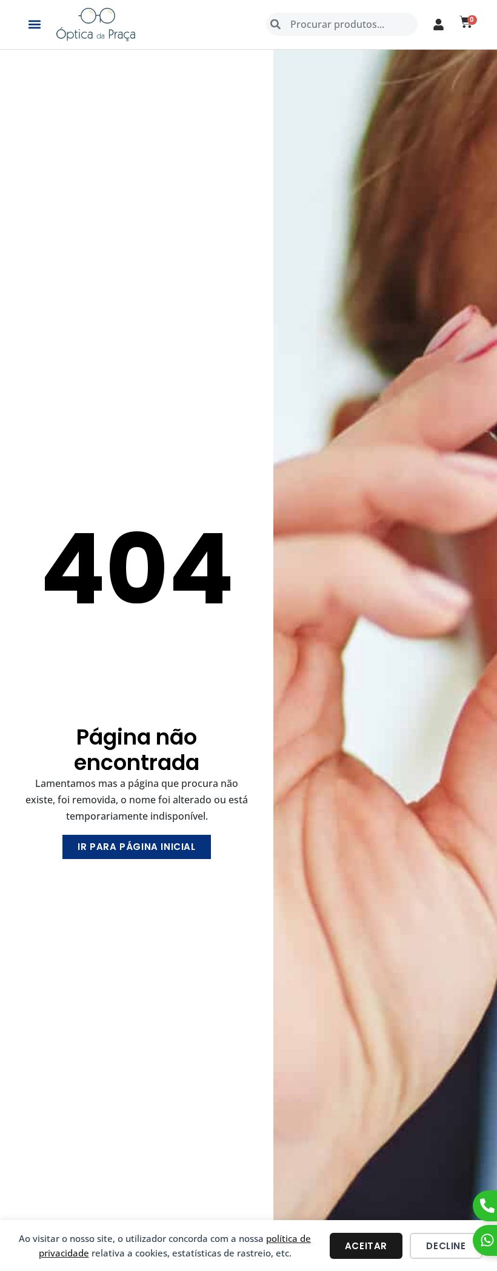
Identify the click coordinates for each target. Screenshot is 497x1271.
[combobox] (342, 24)
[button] (34, 25)
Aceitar (366, 1245)
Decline (445, 1245)
